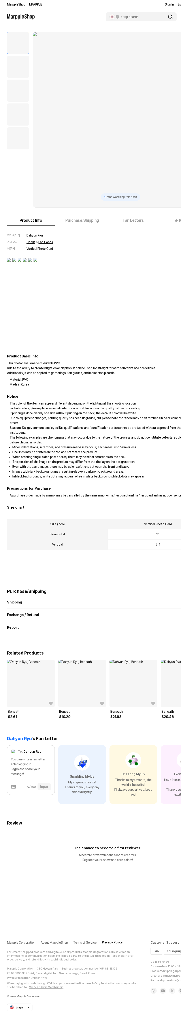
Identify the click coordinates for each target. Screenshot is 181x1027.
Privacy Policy (112, 942)
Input (44, 786)
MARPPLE (35, 4)
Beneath (14, 712)
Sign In (169, 4)
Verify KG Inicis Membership (46, 987)
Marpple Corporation (21, 942)
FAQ (156, 951)
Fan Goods (45, 242)
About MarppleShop (54, 942)
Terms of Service (85, 942)
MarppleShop (16, 4)
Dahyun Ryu (34, 235)
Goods (30, 242)
